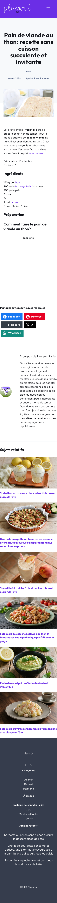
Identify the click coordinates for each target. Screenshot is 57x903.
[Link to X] (26, 765)
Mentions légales (28, 814)
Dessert (28, 784)
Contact (28, 818)
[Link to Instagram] (31, 765)
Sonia (28, 71)
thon (17, 182)
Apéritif (28, 779)
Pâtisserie (28, 788)
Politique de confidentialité (28, 805)
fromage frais (23, 186)
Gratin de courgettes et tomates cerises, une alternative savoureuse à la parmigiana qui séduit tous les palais (28, 849)
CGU (28, 809)
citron (15, 202)
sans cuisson (36, 153)
